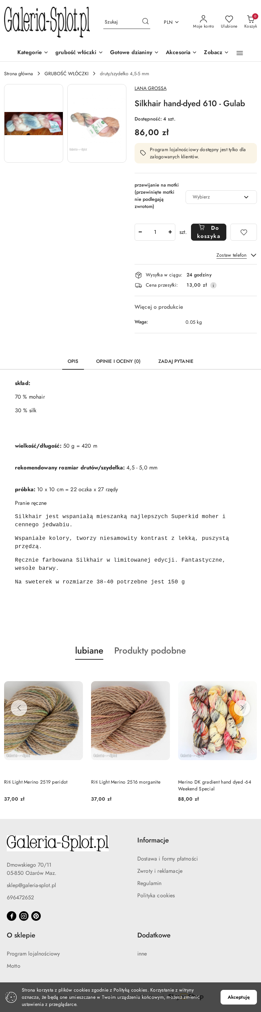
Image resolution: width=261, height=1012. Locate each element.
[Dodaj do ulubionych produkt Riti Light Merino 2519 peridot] (75, 676)
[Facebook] (11, 916)
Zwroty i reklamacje (159, 871)
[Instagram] (24, 916)
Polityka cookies (156, 895)
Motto (13, 966)
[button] (216, 53)
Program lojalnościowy (33, 954)
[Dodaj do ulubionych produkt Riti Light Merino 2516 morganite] (162, 676)
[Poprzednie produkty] (19, 708)
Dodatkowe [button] (154, 935)
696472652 (20, 897)
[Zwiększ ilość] (170, 232)
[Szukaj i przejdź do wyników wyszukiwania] (145, 22)
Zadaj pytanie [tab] (175, 361)
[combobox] (221, 197)
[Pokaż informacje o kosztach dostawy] (213, 285)
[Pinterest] (36, 916)
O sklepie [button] (21, 935)
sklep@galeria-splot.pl (31, 885)
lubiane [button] (89, 650)
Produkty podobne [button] (150, 650)
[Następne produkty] (242, 708)
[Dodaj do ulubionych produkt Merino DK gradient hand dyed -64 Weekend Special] (249, 676)
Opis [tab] (73, 361)
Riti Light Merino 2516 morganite (125, 781)
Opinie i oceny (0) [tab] (118, 361)
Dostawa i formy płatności (167, 859)
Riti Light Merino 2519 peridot (35, 781)
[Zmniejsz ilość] (140, 232)
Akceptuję (239, 997)
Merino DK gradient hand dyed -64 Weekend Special (214, 785)
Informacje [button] (153, 840)
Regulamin (149, 883)
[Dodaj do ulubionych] (243, 232)
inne (142, 954)
